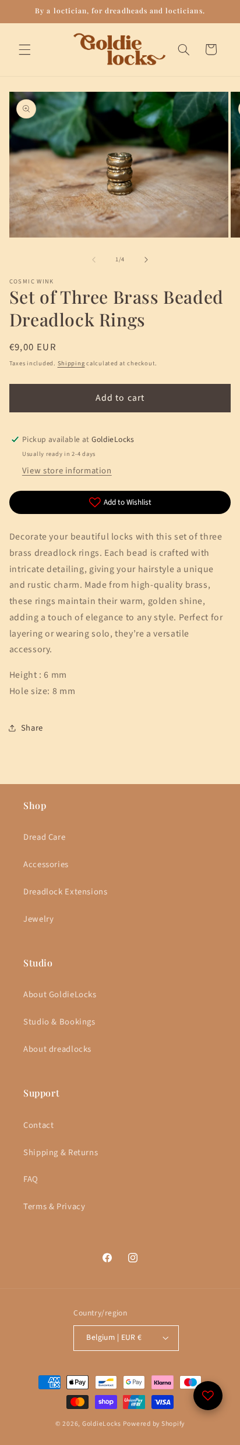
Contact (38, 1125)
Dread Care (44, 837)
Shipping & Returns (60, 1152)
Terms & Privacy (54, 1206)
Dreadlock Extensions (65, 892)
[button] (24, 49)
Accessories (46, 864)
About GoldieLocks (60, 995)
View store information (67, 471)
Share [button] (32, 728)
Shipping (71, 363)
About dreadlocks (57, 1049)
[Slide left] (94, 259)
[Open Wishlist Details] (208, 1395)
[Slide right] (146, 259)
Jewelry (38, 919)
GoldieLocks (101, 1424)
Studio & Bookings (59, 1022)
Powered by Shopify (154, 1424)
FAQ (30, 1179)
